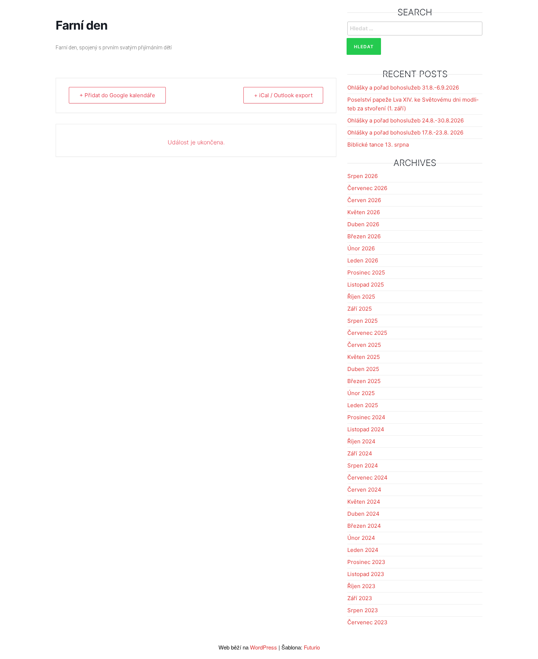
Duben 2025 (363, 369)
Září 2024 (359, 453)
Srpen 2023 (362, 610)
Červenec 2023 (367, 622)
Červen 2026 (364, 200)
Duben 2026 (363, 224)
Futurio (312, 647)
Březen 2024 (364, 525)
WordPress (263, 647)
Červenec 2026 (367, 188)
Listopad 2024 (365, 429)
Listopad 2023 (365, 574)
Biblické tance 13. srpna (378, 144)
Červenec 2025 (367, 332)
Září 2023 (359, 598)
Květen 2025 (363, 356)
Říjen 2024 (361, 441)
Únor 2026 (361, 248)
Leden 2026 (362, 260)
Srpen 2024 (362, 465)
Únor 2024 (361, 537)
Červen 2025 (364, 344)
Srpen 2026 (362, 176)
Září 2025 (359, 308)
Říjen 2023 (361, 586)
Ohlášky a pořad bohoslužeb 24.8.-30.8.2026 (405, 120)
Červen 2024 (364, 489)
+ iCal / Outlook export (283, 95)
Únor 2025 (361, 393)
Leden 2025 (362, 405)
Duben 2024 (363, 513)
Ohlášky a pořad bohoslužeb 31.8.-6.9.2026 (403, 87)
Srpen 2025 (362, 320)
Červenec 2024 (367, 477)
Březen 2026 (364, 236)
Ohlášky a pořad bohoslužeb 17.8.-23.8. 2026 (405, 132)
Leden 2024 (362, 549)
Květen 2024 (363, 501)
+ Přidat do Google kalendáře (117, 95)
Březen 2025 (364, 381)
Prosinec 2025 (366, 272)
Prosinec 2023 (366, 561)
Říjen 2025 (361, 296)
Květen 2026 (363, 212)
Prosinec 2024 (366, 417)
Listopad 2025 (365, 284)
